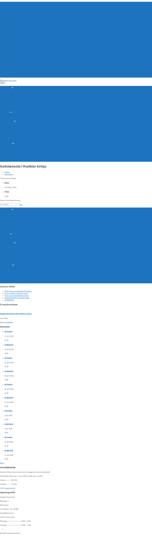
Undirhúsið (8, 345)
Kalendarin (8, 174)
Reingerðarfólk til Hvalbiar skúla (16, 298)
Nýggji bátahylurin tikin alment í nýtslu (15, 314)
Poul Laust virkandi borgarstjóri (16, 295)
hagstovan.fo (10, 488)
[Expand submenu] (12, 87)
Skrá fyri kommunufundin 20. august (18, 291)
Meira (2, 463)
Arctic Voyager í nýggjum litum (16, 293)
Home (6, 172)
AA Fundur (8, 331)
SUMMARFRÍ (9, 300)
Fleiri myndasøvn (6, 322)
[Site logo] (8, 80)
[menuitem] (7, 3)
